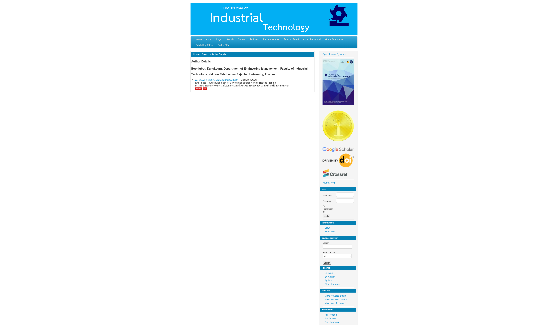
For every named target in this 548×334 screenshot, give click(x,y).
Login (219, 39)
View (327, 227)
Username (327, 195)
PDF (205, 89)
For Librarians (332, 322)
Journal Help (329, 182)
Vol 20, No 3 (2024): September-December (216, 79)
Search (230, 39)
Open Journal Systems (334, 54)
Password (327, 201)
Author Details (219, 54)
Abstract (198, 89)
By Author (330, 276)
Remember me (328, 210)
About (209, 39)
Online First (223, 45)
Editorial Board (291, 39)
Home (199, 39)
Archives (254, 39)
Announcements (271, 39)
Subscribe (330, 231)
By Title (328, 280)
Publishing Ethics (204, 45)
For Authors (331, 318)
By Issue (329, 273)
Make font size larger (335, 303)
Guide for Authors (334, 39)
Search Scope (329, 252)
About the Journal (312, 39)
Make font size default (336, 299)
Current (241, 39)
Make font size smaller (336, 295)
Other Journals (332, 284)
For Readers (331, 314)
